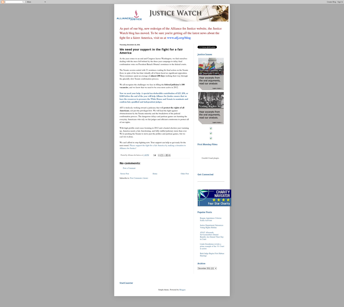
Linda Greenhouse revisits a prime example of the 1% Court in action (212, 246)
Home (155, 173)
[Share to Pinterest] (169, 155)
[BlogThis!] (161, 155)
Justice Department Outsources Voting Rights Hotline (211, 226)
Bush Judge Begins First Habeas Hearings (212, 254)
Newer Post (124, 173)
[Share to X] (164, 155)
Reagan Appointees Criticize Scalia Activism (210, 219)
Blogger (182, 289)
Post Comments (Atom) (139, 178)
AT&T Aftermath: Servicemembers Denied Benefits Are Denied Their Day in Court (212, 235)
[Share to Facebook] (167, 155)
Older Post (185, 173)
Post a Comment (129, 168)
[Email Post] (154, 155)
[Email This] (159, 155)
